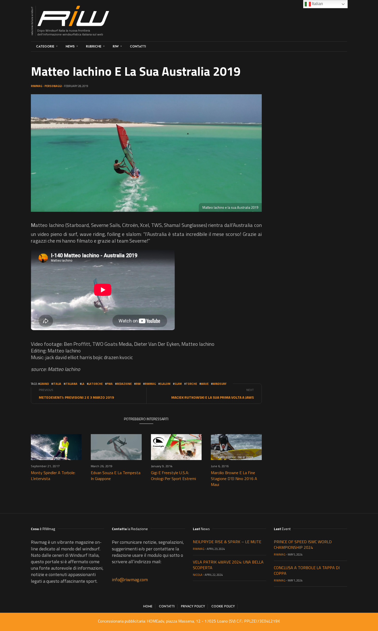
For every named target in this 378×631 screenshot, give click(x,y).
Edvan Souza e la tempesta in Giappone (115, 476)
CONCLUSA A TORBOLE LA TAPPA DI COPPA (307, 570)
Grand (44, 384)
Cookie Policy (223, 606)
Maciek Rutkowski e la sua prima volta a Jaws (212, 397)
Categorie (45, 46)
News (70, 46)
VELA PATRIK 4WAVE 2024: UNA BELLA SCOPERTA (228, 565)
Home (147, 606)
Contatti (138, 46)
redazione (124, 384)
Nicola (197, 575)
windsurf (219, 384)
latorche (95, 384)
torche (191, 384)
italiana (71, 384)
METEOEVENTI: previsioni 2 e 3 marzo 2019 (76, 397)
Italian (317, 4)
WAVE (205, 384)
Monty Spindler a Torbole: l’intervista (53, 476)
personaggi (53, 86)
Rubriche (93, 46)
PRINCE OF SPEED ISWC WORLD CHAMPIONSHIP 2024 (303, 544)
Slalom (165, 384)
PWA (109, 384)
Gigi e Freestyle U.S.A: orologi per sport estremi (173, 476)
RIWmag (36, 86)
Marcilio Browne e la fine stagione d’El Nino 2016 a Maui (234, 478)
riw (138, 384)
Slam (178, 384)
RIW (116, 46)
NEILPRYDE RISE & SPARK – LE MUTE (227, 542)
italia (57, 384)
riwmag (150, 384)
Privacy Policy (193, 606)
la (82, 384)
